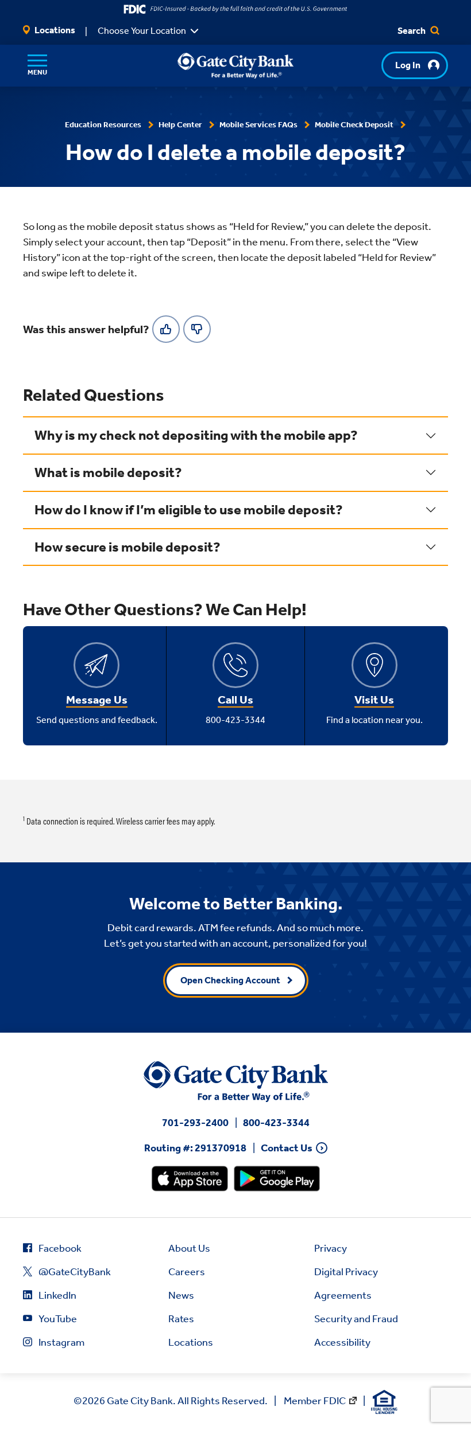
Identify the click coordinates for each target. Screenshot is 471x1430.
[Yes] (166, 329)
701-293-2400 (195, 1122)
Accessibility (342, 1342)
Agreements (343, 1295)
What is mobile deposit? (108, 472)
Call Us (235, 699)
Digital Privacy (346, 1271)
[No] (197, 329)
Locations (54, 30)
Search (412, 30)
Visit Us (374, 699)
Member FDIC (315, 1400)
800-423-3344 (276, 1122)
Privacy (330, 1248)
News (181, 1295)
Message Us (97, 699)
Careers (186, 1271)
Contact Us (286, 1148)
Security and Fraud (356, 1318)
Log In (407, 65)
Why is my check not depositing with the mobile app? (196, 435)
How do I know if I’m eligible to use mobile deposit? (188, 510)
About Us (189, 1248)
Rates (181, 1318)
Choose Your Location (142, 30)
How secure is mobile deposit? (127, 547)
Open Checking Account (230, 980)
